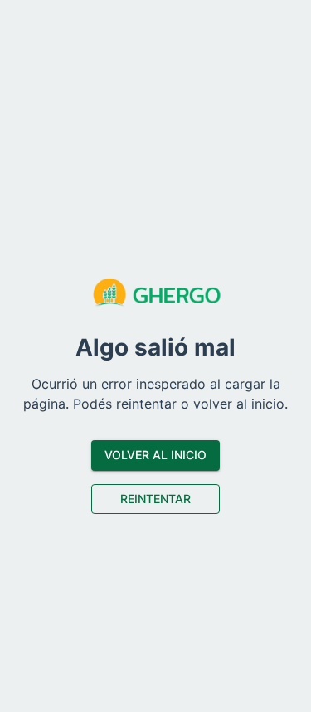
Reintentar (155, 499)
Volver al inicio (155, 455)
